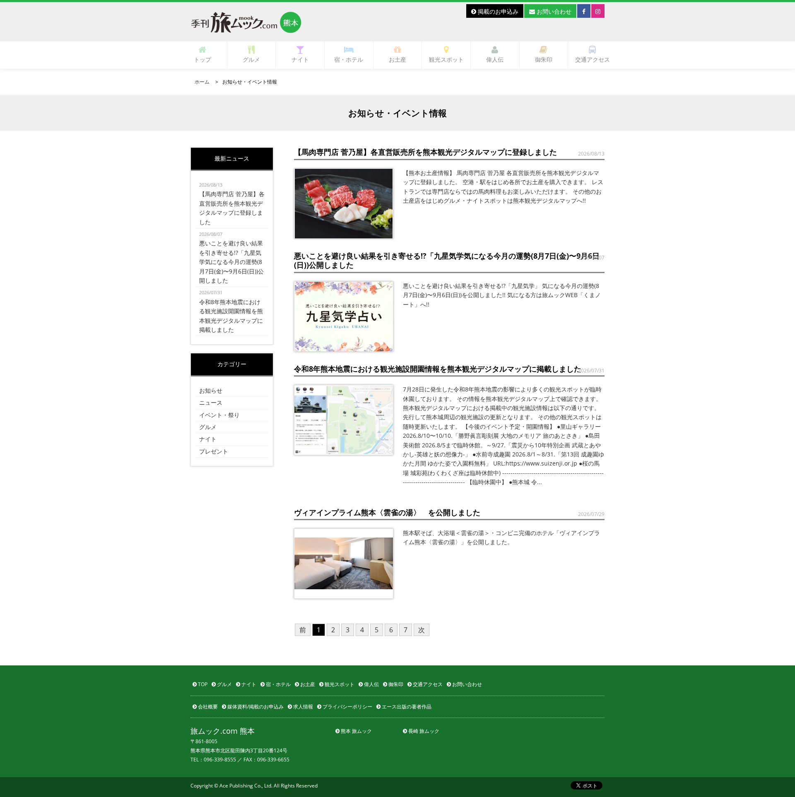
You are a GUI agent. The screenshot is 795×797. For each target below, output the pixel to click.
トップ (202, 59)
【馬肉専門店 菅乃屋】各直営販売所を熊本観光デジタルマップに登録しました (232, 204)
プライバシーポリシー (346, 706)
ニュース (210, 402)
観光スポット (446, 59)
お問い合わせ (553, 11)
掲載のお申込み (497, 11)
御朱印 (543, 59)
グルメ (251, 59)
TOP (202, 684)
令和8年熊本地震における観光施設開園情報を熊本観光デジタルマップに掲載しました (231, 311)
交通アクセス (592, 59)
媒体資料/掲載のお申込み (255, 706)
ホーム (202, 81)
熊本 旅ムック (356, 731)
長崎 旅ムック (423, 731)
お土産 (397, 59)
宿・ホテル (348, 59)
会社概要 (207, 706)
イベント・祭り (219, 415)
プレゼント (213, 451)
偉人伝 (495, 59)
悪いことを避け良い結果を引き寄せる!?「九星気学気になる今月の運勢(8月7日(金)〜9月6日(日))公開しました (231, 257)
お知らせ (210, 390)
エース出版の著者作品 (406, 706)
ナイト (300, 59)
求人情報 (302, 706)
